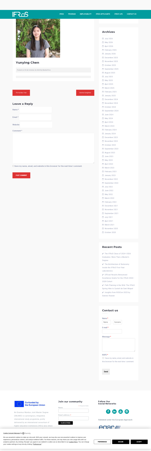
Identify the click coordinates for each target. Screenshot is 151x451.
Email (15, 117)
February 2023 (111, 171)
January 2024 (110, 134)
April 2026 (109, 46)
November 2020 (111, 228)
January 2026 (110, 54)
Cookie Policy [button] (73, 442)
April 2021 (109, 221)
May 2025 (109, 80)
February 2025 (111, 92)
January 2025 (110, 96)
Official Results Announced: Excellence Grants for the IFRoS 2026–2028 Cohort (118, 278)
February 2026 (111, 50)
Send (106, 372)
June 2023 (109, 156)
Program (72, 14)
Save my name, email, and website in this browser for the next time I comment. (48, 166)
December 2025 (111, 58)
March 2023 (109, 168)
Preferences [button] (37, 444)
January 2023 (110, 175)
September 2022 (112, 183)
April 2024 (109, 122)
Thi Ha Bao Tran (21, 92)
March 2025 (109, 88)
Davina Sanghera (85, 92)
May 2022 (109, 194)
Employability (86, 14)
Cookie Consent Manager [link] (11, 433)
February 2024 (111, 130)
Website (15, 125)
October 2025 (110, 65)
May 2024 (109, 118)
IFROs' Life (119, 14)
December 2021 (111, 206)
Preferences (102, 442)
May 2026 (109, 42)
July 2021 (109, 217)
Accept (139, 442)
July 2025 (109, 77)
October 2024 (110, 107)
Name (15, 110)
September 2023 (112, 149)
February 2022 (111, 202)
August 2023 (110, 153)
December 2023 (111, 137)
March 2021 (109, 225)
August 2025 (110, 73)
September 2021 (112, 213)
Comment (17, 131)
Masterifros (47, 70)
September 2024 (112, 111)
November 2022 (111, 179)
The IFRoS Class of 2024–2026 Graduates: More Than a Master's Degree (116, 257)
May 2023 (109, 160)
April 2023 (109, 164)
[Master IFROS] (20, 14)
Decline (120, 442)
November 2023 (111, 141)
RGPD (105, 355)
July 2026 (109, 39)
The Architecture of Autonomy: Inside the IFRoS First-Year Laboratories (116, 267)
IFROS (61, 14)
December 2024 (111, 99)
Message (106, 337)
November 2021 (111, 209)
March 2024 (109, 126)
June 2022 (109, 190)
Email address (64, 415)
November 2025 (111, 61)
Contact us (131, 14)
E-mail (105, 327)
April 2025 (109, 84)
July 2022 (109, 187)
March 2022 (109, 198)
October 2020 (110, 232)
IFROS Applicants (103, 14)
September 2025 (112, 69)
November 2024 (111, 103)
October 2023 (110, 145)
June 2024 (109, 115)
